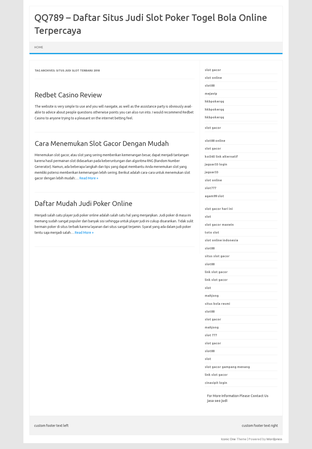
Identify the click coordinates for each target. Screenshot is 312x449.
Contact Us (259, 396)
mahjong (212, 327)
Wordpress (274, 439)
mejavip (211, 93)
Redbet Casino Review (68, 95)
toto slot (212, 232)
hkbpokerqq (214, 101)
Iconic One (228, 439)
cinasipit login (216, 382)
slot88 (209, 85)
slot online (213, 77)
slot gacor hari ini (219, 208)
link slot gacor (216, 279)
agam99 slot (214, 196)
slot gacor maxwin (219, 224)
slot (208, 216)
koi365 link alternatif (221, 156)
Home (38, 47)
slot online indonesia (221, 240)
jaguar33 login (216, 164)
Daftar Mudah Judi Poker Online (83, 203)
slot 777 (211, 335)
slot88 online (215, 140)
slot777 (210, 188)
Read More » (88, 178)
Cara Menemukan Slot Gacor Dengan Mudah (102, 143)
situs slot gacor (217, 256)
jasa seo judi (217, 401)
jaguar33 (211, 172)
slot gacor (213, 69)
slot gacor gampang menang (227, 366)
